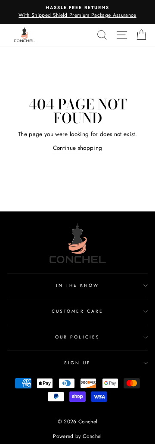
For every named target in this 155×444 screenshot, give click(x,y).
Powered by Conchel (77, 436)
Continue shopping (77, 147)
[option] (77, 12)
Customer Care (77, 311)
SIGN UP (77, 363)
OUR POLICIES (77, 337)
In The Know (77, 285)
